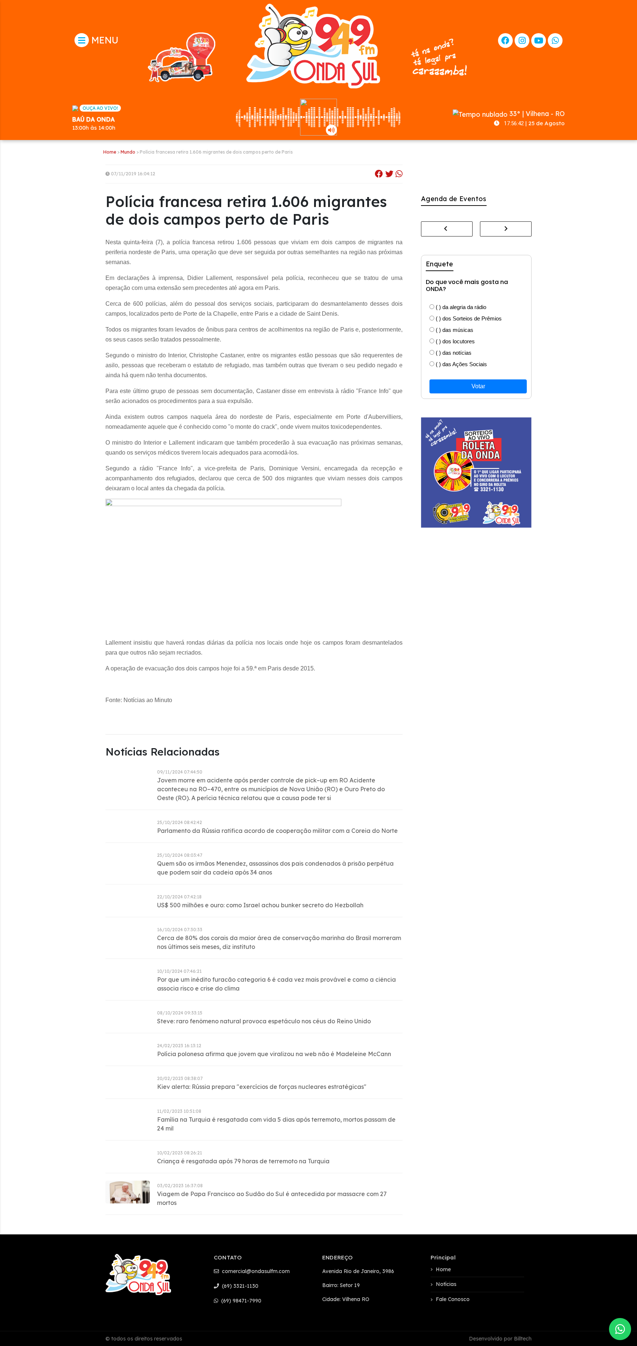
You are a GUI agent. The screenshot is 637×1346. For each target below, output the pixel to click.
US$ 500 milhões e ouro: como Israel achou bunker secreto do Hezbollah (260, 905)
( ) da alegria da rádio (460, 307)
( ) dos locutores (454, 341)
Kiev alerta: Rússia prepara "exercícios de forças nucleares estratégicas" (261, 1086)
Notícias (446, 1284)
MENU (103, 40)
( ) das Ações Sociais (460, 364)
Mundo (128, 152)
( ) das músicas (453, 330)
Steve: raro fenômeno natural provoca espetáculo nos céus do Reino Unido (264, 1021)
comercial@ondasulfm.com (255, 1271)
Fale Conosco (453, 1299)
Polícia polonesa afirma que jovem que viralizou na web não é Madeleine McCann (274, 1054)
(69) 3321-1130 (239, 1286)
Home (109, 152)
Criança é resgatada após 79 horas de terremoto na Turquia (243, 1161)
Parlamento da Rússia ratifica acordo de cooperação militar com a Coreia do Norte (277, 830)
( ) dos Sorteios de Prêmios (468, 318)
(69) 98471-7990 (240, 1300)
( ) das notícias (452, 353)
